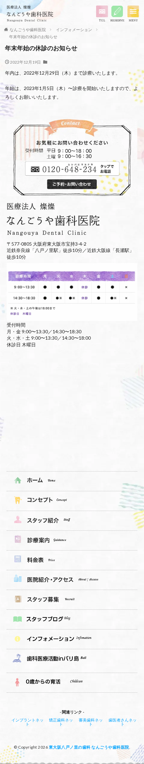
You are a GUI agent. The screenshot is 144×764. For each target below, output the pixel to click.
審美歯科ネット (91, 722)
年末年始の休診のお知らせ (33, 36)
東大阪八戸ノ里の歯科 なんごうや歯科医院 (89, 747)
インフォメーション (74, 29)
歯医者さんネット (123, 722)
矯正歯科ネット (61, 722)
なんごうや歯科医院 (28, 29)
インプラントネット (27, 722)
